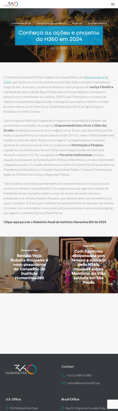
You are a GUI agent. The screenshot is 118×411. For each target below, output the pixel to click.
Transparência (97, 23)
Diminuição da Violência (51, 23)
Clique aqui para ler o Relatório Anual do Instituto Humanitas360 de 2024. (55, 222)
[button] (112, 4)
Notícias (77, 23)
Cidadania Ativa (21, 23)
